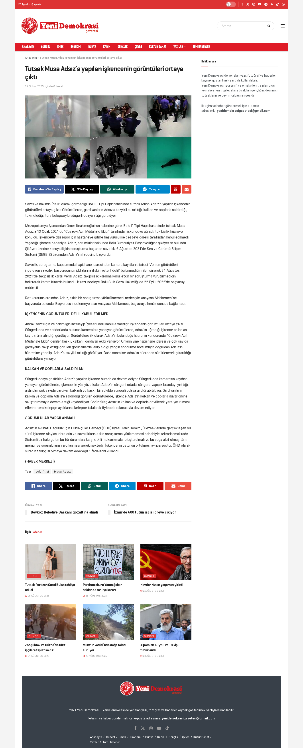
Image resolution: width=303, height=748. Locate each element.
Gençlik (123, 47)
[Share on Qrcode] (176, 189)
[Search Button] (269, 25)
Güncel (45, 47)
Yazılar (178, 47)
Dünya (92, 47)
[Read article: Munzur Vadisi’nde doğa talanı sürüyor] (108, 622)
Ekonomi (76, 47)
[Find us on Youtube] (259, 4)
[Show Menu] (283, 25)
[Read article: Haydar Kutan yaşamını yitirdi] (165, 562)
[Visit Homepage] (60, 26)
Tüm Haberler (201, 47)
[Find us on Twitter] (247, 4)
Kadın (106, 47)
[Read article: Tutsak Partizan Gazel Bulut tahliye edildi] (50, 562)
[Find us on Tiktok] (167, 728)
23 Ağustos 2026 (96, 656)
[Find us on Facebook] (242, 4)
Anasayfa (28, 47)
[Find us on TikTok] (277, 4)
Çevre (138, 47)
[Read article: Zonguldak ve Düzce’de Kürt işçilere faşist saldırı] (50, 622)
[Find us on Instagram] (253, 4)
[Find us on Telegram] (266, 4)
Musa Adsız (62, 471)
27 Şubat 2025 (34, 86)
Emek (60, 47)
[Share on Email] (186, 189)
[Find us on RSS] (272, 4)
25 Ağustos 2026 (38, 595)
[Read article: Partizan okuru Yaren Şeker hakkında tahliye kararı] (108, 562)
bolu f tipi (42, 471)
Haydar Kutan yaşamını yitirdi (161, 585)
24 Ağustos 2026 (38, 656)
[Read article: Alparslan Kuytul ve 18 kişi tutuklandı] (165, 622)
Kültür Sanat (157, 47)
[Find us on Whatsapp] (283, 4)
